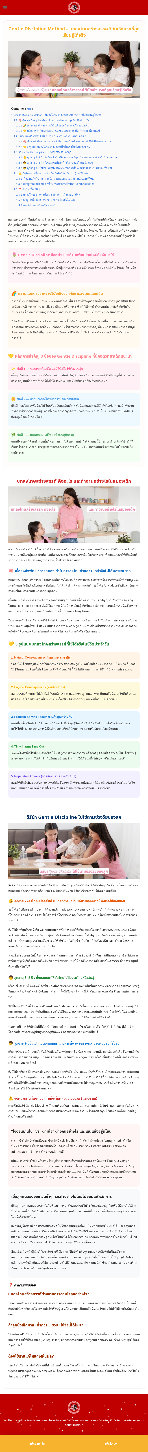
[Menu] (5, 7)
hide (29, 108)
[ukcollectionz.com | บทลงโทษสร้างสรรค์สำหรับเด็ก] (74, 7)
